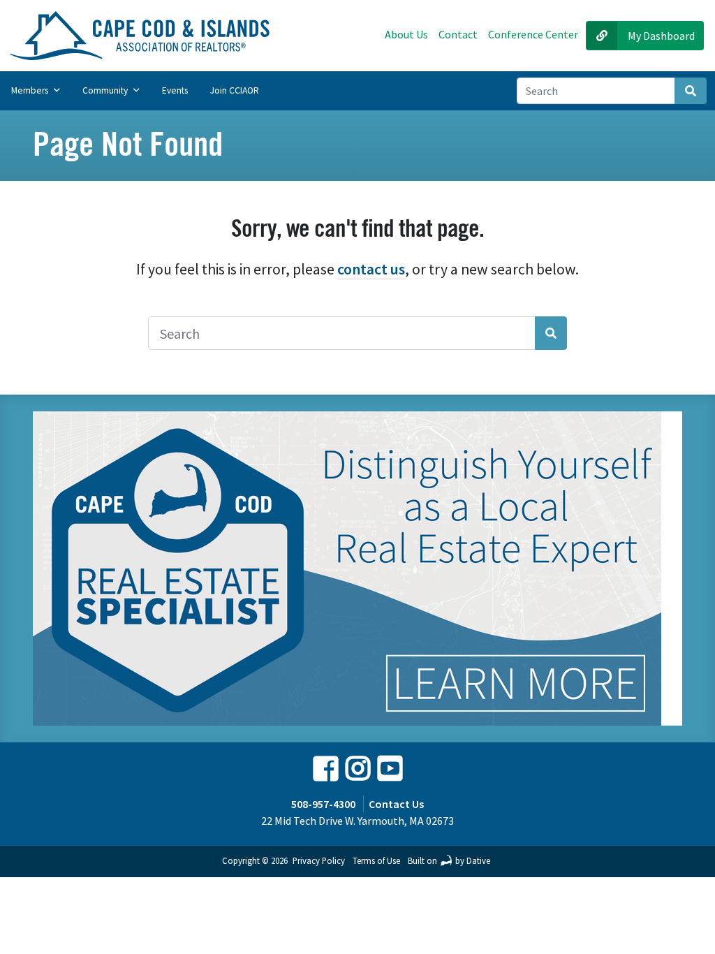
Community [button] (106, 90)
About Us (406, 34)
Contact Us (396, 804)
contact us (371, 269)
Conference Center (533, 34)
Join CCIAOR (234, 90)
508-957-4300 (323, 804)
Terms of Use (376, 860)
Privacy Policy (319, 860)
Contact (458, 34)
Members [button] (30, 90)
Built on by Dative (449, 860)
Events (175, 90)
